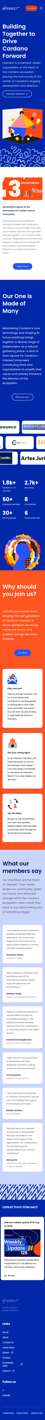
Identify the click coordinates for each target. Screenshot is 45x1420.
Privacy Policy (22, 1413)
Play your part (22, 397)
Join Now (22, 653)
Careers (6, 1357)
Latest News (8, 1347)
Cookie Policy (8, 1413)
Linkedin (6, 1395)
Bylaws (5, 1352)
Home (5, 1332)
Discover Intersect (15, 94)
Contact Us (8, 1342)
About (5, 1337)
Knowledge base (7, 1364)
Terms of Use (36, 1413)
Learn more (22, 266)
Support (6, 1370)
